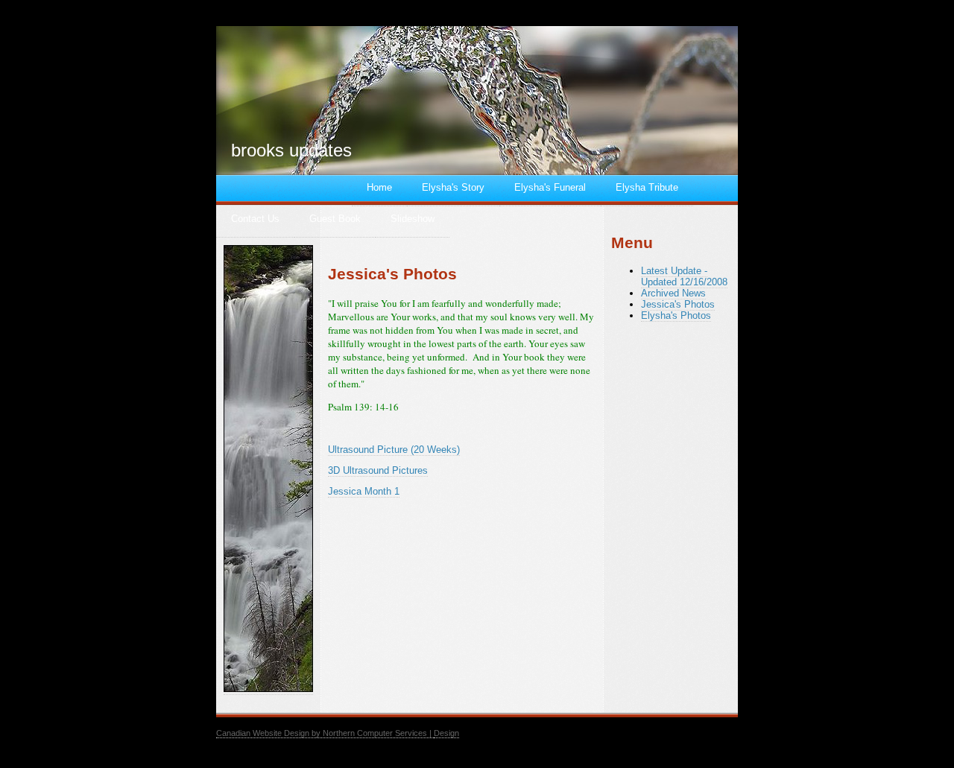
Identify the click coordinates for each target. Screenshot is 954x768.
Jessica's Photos (678, 304)
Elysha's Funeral (550, 187)
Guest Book (335, 218)
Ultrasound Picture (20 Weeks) (394, 449)
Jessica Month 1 (363, 491)
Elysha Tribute (647, 187)
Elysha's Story (453, 187)
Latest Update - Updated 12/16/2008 (684, 276)
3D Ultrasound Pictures (378, 470)
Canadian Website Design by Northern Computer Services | (325, 733)
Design (446, 733)
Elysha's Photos (676, 315)
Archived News (673, 293)
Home (379, 187)
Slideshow (413, 218)
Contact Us (255, 218)
